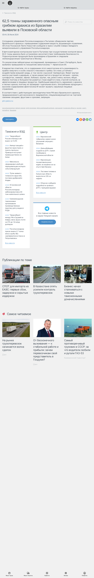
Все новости (10, 243)
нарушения (59, 108)
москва (79, 108)
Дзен (4, 355)
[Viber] (84, 119)
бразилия (13, 110)
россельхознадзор (8, 108)
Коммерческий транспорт (75, 358)
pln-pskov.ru (7, 101)
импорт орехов (20, 108)
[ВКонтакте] (77, 119)
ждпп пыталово (31, 108)
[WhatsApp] (87, 119)
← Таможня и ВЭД (9, 13)
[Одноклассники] (80, 119)
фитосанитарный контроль (45, 108)
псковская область (69, 108)
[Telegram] (90, 119)
